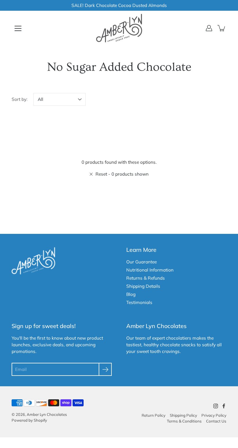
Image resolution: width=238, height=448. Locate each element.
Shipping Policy (183, 415)
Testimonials (139, 302)
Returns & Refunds (145, 278)
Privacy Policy (213, 415)
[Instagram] (215, 406)
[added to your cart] (221, 28)
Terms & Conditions (184, 421)
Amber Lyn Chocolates (47, 414)
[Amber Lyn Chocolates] (119, 28)
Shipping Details (143, 286)
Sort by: (20, 99)
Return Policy (153, 415)
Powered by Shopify (29, 420)
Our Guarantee (141, 262)
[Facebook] (223, 406)
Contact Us (216, 421)
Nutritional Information (150, 270)
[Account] (209, 28)
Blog (131, 294)
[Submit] (105, 369)
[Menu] (18, 28)
